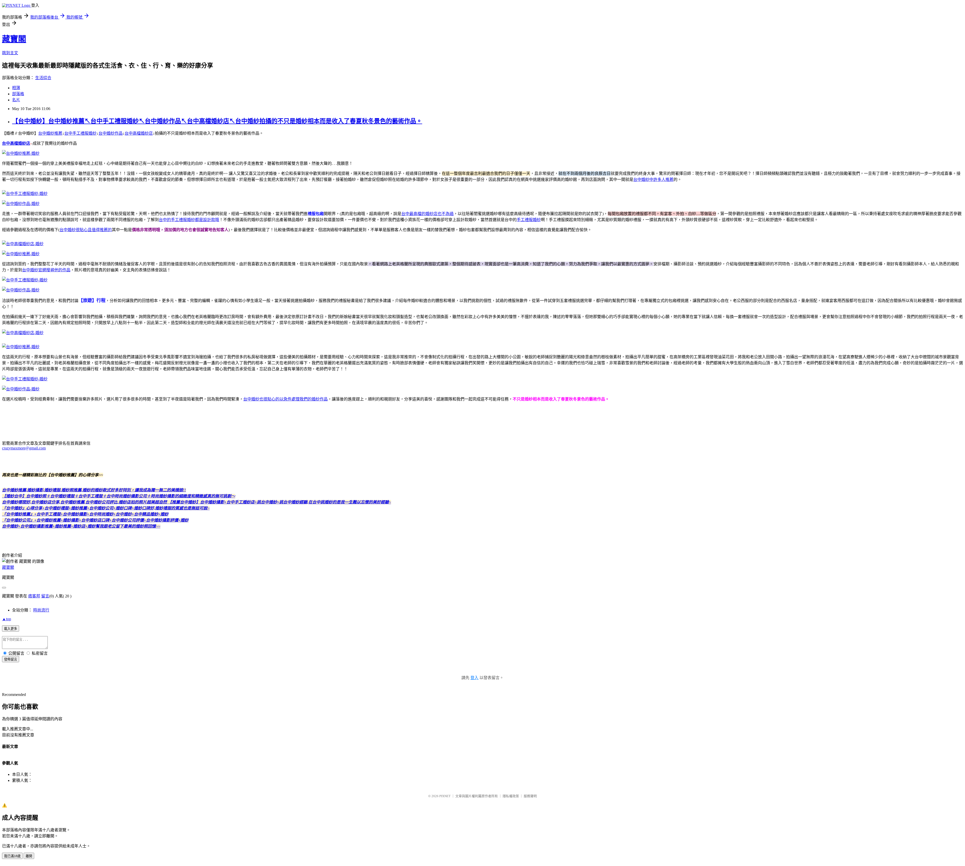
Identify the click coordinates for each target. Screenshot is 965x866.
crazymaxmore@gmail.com (24, 448)
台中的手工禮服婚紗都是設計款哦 (189, 220)
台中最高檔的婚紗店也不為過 (427, 214)
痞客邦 (34, 596)
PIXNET (445, 796)
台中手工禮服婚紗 (80, 133)
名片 (16, 100)
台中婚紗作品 (111, 133)
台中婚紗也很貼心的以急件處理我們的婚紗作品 (285, 399)
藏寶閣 (14, 38)
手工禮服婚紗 (529, 220)
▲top (6, 619)
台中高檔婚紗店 (139, 133)
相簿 (16, 88)
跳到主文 (10, 53)
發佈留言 (10, 659)
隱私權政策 (511, 796)
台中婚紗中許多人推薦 (653, 179)
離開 (29, 856)
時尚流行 (41, 610)
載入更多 (10, 629)
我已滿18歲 (12, 856)
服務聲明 (530, 796)
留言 (45, 596)
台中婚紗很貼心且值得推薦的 (86, 230)
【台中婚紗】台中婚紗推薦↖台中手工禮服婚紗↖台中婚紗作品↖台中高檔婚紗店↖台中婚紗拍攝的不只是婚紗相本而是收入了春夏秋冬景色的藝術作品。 (217, 121)
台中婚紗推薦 (50, 133)
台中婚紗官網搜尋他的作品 (46, 270)
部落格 (18, 94)
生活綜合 (43, 78)
